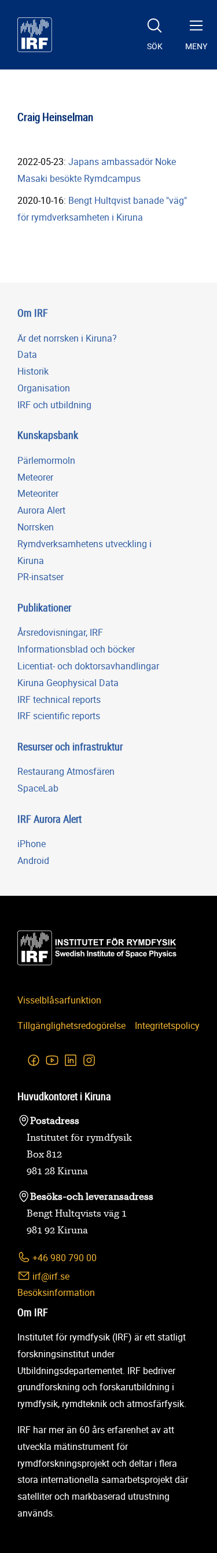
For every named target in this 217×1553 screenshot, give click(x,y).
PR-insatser (40, 576)
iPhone (31, 843)
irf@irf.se (49, 1276)
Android (33, 860)
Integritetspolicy (167, 1025)
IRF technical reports (59, 699)
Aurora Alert (41, 510)
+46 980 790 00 (63, 1257)
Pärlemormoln (46, 460)
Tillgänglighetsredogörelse (71, 1025)
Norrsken (35, 527)
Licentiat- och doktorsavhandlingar (88, 666)
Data (27, 354)
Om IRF (32, 313)
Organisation (43, 388)
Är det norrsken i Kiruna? (67, 338)
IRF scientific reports (58, 715)
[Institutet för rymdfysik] (34, 34)
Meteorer (35, 477)
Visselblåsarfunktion (59, 1000)
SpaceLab (37, 788)
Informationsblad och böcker (76, 649)
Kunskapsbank (47, 435)
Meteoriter (37, 493)
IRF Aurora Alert (49, 819)
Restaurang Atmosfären (66, 771)
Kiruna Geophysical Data (68, 682)
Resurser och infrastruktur (70, 746)
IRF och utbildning (54, 404)
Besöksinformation (56, 1292)
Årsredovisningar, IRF (60, 632)
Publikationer (44, 607)
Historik (33, 371)
